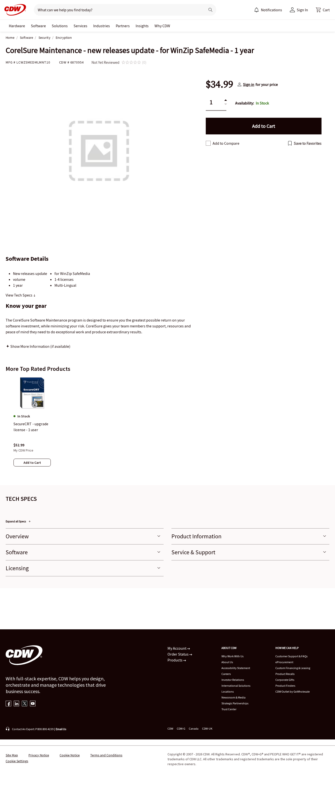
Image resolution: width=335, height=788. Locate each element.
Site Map (12, 755)
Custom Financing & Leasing (292, 668)
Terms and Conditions (106, 755)
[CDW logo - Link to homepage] (13, 10)
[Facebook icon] (8, 704)
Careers (226, 674)
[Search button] (210, 10)
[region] (167, 426)
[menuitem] (256, 9)
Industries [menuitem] (101, 25)
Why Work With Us (232, 656)
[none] (17, 26)
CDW (170, 728)
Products (175, 660)
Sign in (248, 84)
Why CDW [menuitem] (162, 25)
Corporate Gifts (284, 680)
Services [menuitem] (80, 25)
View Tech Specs (19, 295)
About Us (227, 662)
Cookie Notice (70, 755)
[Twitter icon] (24, 704)
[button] (323, 10)
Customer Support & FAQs (291, 656)
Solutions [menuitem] (60, 25)
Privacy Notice (38, 755)
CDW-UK (207, 728)
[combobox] (117, 10)
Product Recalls (285, 674)
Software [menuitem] (38, 25)
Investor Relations (232, 680)
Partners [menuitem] (123, 25)
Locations (227, 691)
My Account (177, 648)
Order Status (178, 654)
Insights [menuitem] (142, 25)
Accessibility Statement (235, 668)
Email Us (61, 729)
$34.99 (219, 84)
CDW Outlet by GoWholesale (292, 691)
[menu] (268, 10)
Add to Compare (226, 143)
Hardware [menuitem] (17, 25)
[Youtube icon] (33, 704)
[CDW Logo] (13, 10)
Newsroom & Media (233, 697)
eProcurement (284, 662)
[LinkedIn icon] (16, 704)
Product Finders (285, 685)
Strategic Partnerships (234, 703)
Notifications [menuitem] (271, 9)
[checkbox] (208, 143)
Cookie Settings (17, 761)
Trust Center (228, 709)
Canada (193, 728)
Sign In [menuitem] (302, 9)
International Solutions (235, 685)
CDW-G (181, 728)
